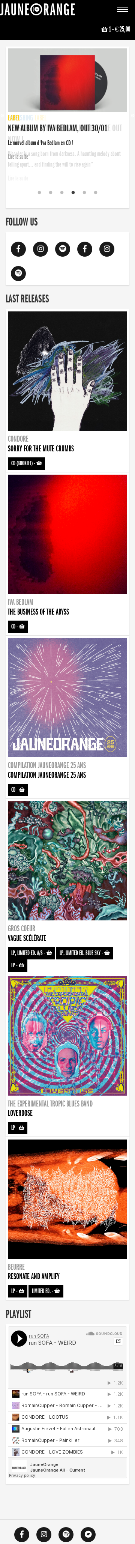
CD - (15, 626)
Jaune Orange (37, 11)
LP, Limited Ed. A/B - (28, 953)
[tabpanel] (67, 105)
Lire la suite (18, 178)
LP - (15, 965)
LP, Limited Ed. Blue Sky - (82, 953)
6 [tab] (95, 193)
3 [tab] (62, 193)
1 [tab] (39, 193)
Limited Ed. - (43, 1291)
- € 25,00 (119, 29)
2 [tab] (50, 193)
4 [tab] (73, 193)
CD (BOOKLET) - (23, 463)
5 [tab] (84, 193)
